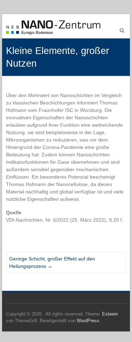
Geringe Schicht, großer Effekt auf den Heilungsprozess (52, 262)
